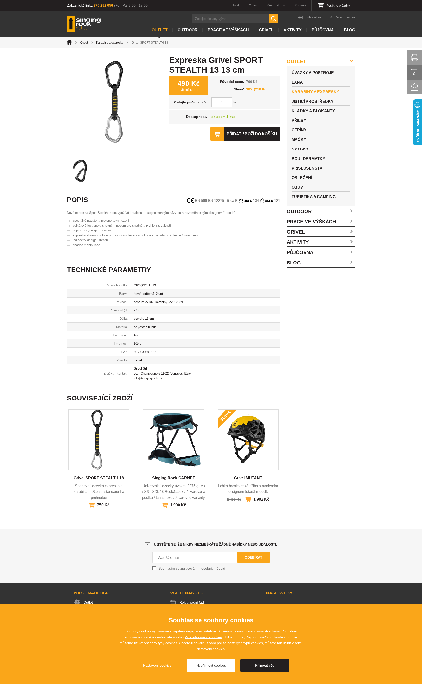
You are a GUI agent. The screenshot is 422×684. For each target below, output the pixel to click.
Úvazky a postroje (313, 73)
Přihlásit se (313, 17)
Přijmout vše (264, 665)
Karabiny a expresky (109, 42)
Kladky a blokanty (313, 111)
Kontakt (414, 87)
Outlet (160, 30)
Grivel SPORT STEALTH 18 (99, 478)
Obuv (297, 187)
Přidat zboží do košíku (252, 134)
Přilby (299, 120)
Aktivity (293, 30)
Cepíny (299, 130)
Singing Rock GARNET (173, 478)
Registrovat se (345, 17)
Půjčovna (323, 30)
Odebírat (253, 557)
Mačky (299, 139)
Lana (297, 82)
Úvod (235, 5)
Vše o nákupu (276, 5)
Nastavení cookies (157, 665)
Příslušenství (307, 168)
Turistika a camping (314, 197)
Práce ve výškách (228, 30)
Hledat (273, 18)
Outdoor (188, 30)
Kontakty (300, 5)
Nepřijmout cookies (211, 665)
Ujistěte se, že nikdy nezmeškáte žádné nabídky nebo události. (215, 544)
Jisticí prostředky (313, 101)
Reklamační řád (191, 602)
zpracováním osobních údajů (202, 568)
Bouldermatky (308, 159)
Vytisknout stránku (414, 57)
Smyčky (300, 149)
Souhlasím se (191, 568)
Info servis (414, 72)
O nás (253, 5)
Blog (349, 30)
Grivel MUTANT (248, 478)
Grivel (266, 30)
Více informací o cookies (203, 637)
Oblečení (302, 178)
